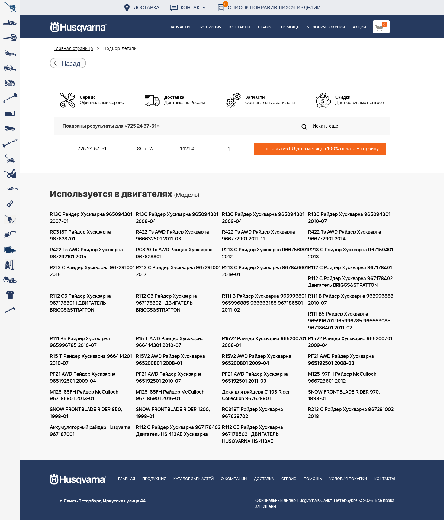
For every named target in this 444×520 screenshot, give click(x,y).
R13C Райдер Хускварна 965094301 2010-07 (349, 218)
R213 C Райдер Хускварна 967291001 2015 (92, 271)
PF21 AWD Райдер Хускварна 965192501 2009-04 (83, 378)
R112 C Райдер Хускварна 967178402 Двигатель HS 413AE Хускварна (178, 431)
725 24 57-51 (92, 148)
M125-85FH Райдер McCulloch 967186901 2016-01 (170, 395)
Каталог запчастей (193, 479)
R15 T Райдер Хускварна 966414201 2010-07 (91, 360)
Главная (126, 479)
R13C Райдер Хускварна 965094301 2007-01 (91, 218)
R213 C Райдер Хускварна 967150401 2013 (350, 253)
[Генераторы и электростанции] (10, 219)
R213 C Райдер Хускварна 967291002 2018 (351, 413)
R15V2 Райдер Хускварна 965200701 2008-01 (264, 342)
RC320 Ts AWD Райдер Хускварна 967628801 (174, 253)
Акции (359, 27)
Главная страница (73, 49)
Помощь (290, 27)
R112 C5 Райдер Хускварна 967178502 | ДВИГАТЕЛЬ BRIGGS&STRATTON (166, 303)
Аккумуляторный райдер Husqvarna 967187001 (90, 431)
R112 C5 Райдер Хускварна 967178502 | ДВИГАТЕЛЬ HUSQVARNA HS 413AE (252, 434)
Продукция (209, 27)
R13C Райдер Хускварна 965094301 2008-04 (177, 218)
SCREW (145, 148)
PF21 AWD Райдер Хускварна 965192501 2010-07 (169, 378)
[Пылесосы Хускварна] (10, 264)
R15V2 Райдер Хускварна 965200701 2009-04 (350, 342)
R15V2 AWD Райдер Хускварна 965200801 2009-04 (256, 360)
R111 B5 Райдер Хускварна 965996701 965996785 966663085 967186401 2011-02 (349, 321)
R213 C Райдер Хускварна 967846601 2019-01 (265, 271)
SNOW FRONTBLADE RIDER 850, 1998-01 (86, 413)
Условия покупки (326, 27)
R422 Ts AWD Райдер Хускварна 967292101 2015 (86, 253)
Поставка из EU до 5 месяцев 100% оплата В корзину (320, 148)
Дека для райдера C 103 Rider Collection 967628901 (256, 395)
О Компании (234, 479)
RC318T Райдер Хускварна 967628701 (80, 235)
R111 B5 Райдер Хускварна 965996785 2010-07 (80, 342)
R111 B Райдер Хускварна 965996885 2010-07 (351, 300)
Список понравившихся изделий (272, 6)
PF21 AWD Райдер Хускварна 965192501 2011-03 (255, 378)
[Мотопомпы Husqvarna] (10, 249)
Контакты (194, 7)
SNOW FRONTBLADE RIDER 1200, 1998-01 (173, 413)
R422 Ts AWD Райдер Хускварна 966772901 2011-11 (258, 235)
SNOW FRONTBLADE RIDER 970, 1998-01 (344, 395)
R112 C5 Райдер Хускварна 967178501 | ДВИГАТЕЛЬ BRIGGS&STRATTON (80, 303)
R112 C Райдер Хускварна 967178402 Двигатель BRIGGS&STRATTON (350, 282)
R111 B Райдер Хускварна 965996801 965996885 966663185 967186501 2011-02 (264, 303)
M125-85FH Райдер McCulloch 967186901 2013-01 (84, 395)
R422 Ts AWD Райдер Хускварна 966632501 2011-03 (172, 235)
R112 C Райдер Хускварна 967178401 (350, 267)
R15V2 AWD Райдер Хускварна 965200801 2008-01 (170, 360)
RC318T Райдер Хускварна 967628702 (252, 413)
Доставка (146, 7)
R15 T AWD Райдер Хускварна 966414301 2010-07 (170, 342)
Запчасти (179, 27)
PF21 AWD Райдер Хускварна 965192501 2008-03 (341, 360)
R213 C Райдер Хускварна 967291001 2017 (178, 271)
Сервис (265, 27)
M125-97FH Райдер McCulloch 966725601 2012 (342, 378)
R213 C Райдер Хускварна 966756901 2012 (265, 253)
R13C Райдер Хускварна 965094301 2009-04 (263, 218)
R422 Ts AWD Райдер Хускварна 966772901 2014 (344, 235)
